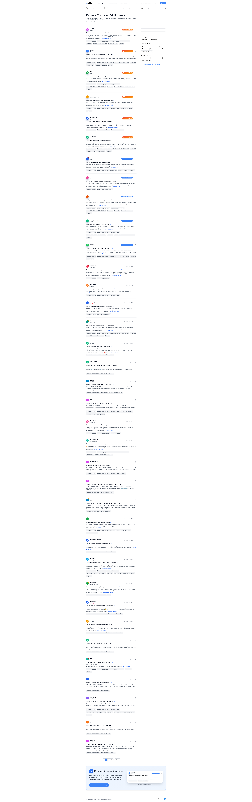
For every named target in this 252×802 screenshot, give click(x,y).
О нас (155, 3)
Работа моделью (95, 314)
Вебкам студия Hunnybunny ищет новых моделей (102, 586)
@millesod (92, 158)
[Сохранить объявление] (135, 29)
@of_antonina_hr (93, 96)
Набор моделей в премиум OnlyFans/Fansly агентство (103, 484)
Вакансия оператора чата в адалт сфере (99, 140)
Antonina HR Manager (94, 97)
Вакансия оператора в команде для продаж (100, 444)
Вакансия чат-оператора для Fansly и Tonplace (101, 562)
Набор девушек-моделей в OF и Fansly (98, 643)
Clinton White (92, 267)
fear (90, 178)
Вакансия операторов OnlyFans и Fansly (99, 121)
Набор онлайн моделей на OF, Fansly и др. (99, 605)
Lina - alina (92, 741)
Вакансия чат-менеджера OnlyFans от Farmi (100, 76)
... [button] (113, 759)
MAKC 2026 (92, 381)
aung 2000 (92, 480)
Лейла (91, 245)
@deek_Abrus (93, 195)
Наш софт (135, 3)
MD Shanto (92, 679)
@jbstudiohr (92, 320)
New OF (91, 722)
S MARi (91, 640)
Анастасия (92, 286)
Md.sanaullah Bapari (94, 362)
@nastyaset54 (93, 284)
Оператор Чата (105, 41)
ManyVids (116, 392)
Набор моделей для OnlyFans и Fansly (98, 346)
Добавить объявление (146, 3)
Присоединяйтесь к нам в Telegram (151, 64)
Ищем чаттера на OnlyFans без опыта (98, 465)
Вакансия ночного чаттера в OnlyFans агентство (102, 33)
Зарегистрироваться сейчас (98, 785)
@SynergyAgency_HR (94, 220)
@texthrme (92, 658)
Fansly (122, 129)
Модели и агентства (125, 3)
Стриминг (108, 511)
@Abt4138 (92, 28)
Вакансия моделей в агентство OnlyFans (99, 725)
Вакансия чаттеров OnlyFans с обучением (99, 701)
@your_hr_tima (93, 697)
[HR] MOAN (92, 73)
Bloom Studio (92, 422)
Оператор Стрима (105, 129)
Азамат (91, 30)
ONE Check (92, 621)
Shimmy (91, 138)
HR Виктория (92, 560)
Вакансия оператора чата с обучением (98, 248)
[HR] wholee (92, 51)
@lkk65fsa (92, 380)
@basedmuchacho (94, 176)
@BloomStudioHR (93, 420)
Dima (91, 400)
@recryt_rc (92, 244)
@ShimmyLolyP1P (94, 136)
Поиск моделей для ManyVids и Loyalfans (99, 744)
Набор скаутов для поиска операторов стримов (101, 181)
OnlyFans (117, 41)
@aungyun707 (93, 399)
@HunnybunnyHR (93, 582)
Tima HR (91, 698)
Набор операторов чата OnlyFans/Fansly (99, 200)
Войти (163, 3)
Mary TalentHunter (93, 441)
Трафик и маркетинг (112, 3)
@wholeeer (92, 50)
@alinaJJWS (92, 740)
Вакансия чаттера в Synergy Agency (97, 224)
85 (116, 759)
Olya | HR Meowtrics (94, 119)
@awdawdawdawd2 (94, 461)
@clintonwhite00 (93, 265)
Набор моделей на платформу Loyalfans (99, 306)
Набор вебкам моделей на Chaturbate (98, 543)
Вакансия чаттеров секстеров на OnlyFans (100, 403)
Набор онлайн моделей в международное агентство (103, 503)
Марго (91, 541)
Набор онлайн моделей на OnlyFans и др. (99, 624)
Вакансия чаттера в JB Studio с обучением (100, 325)
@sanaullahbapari (93, 361)
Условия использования (106, 799)
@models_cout (93, 601)
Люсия (91, 500)
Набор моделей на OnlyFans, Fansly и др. (99, 384)
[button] (104, 759)
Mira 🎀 (91, 303)
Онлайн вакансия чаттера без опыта (98, 522)
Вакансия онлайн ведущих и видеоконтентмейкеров (103, 270)
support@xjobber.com (157, 798)
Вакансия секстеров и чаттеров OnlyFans (99, 100)
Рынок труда (101, 3)
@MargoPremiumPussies (95, 539)
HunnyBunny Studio (94, 584)
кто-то (91, 159)
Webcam (118, 433)
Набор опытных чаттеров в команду (98, 162)
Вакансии (94, 41)
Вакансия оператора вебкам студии (97, 425)
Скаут (111, 189)
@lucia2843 (92, 499)
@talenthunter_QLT (94, 439)
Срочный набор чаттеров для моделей (98, 662)
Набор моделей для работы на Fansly (98, 682)
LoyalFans (108, 314)
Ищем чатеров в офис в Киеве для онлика (99, 288)
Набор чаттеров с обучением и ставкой (99, 54)
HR (109, 208)
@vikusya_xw (92, 558)
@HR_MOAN (92, 71)
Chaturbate (108, 551)
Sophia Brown (92, 659)
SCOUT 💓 (92, 603)
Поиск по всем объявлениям (151, 30)
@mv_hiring (92, 302)
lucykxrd (91, 221)
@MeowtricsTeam (94, 117)
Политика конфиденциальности (93, 799)
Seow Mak (92, 343)
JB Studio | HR (92, 322)
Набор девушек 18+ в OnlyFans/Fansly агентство (101, 365)
